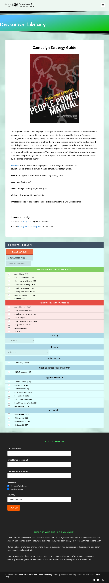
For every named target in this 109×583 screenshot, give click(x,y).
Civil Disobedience (23, 278)
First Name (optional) (17, 460)
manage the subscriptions (30, 226)
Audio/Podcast (21, 389)
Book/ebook (21, 396)
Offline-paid (21, 418)
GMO (18, 332)
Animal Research (23, 311)
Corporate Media (22, 325)
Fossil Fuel (20, 328)
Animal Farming (22, 307)
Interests (11, 482)
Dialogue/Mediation (24, 295)
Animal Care (21, 274)
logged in (27, 221)
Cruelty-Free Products (24, 292)
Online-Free (22, 422)
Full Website (22, 406)
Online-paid (21, 425)
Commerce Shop (23, 399)
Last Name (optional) (17, 471)
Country (11, 494)
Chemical (19, 318)
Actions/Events (22, 382)
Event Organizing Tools (25, 403)
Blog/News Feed (23, 392)
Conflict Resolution (24, 288)
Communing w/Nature (25, 281)
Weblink (15, 165)
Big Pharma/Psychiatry (24, 314)
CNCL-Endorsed (22, 372)
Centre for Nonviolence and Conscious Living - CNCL (35, 574)
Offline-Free (21, 414)
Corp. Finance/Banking (25, 321)
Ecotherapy (20, 299)
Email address (14, 448)
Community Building (24, 285)
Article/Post (21, 385)
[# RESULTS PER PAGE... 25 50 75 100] (19, 258)
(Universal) (21, 363)
